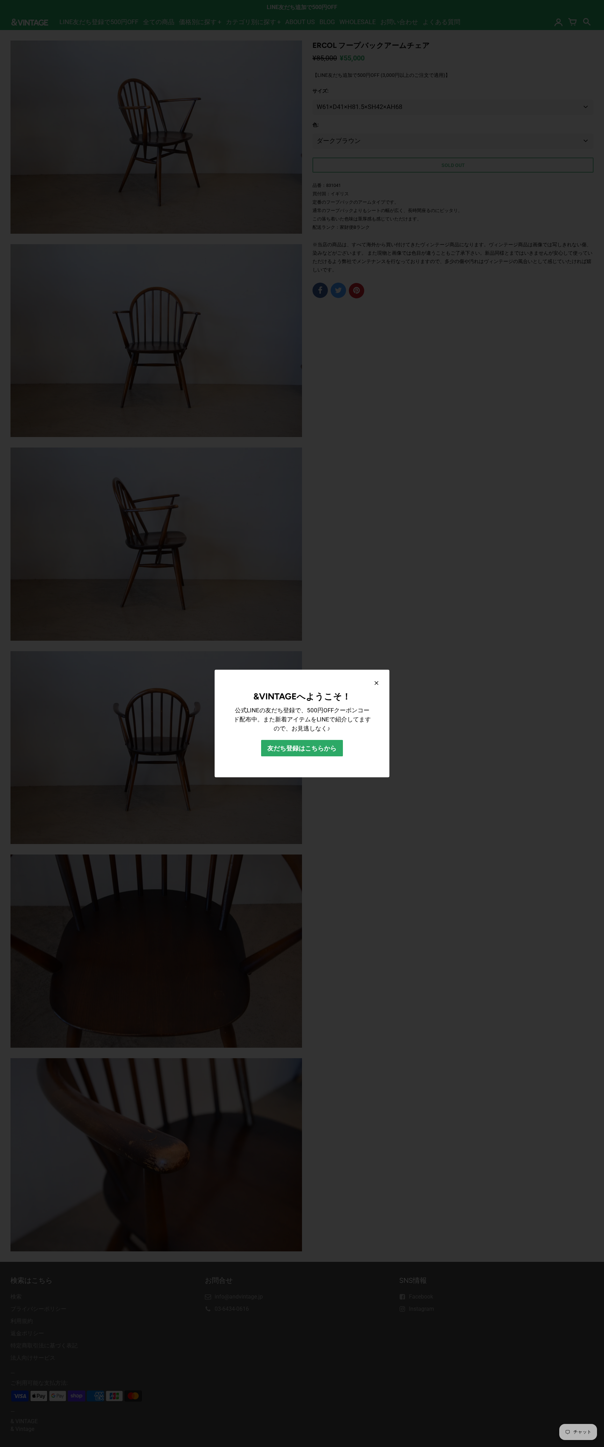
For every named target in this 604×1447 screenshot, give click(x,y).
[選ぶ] (376, 683)
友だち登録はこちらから (302, 748)
